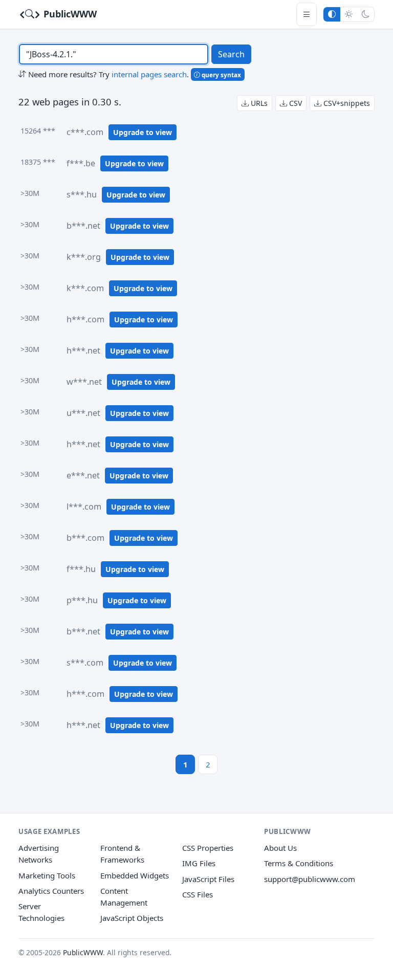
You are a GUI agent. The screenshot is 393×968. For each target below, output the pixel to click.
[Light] (348, 14)
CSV (294, 103)
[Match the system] (331, 14)
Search (231, 54)
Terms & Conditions (298, 863)
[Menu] (306, 14)
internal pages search (149, 74)
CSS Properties (207, 848)
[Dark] (365, 14)
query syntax (220, 75)
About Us (280, 848)
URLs (258, 103)
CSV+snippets (345, 103)
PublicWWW (69, 14)
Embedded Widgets (134, 875)
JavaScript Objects (131, 918)
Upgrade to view (142, 132)
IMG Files (198, 863)
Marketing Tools (46, 875)
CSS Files (197, 894)
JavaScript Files (208, 879)
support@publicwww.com (309, 879)
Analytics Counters (51, 891)
